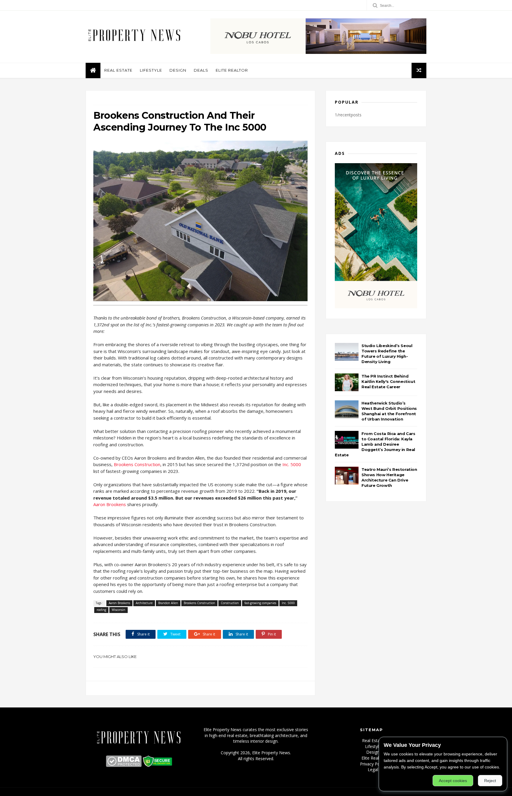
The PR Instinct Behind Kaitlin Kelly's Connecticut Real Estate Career (388, 381)
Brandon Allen (168, 603)
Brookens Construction (137, 464)
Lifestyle (151, 70)
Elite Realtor (232, 70)
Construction (230, 603)
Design (177, 70)
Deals (201, 70)
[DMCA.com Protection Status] (124, 765)
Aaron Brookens (109, 504)
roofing (101, 610)
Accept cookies (453, 780)
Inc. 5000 (291, 464)
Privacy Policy (373, 764)
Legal (373, 769)
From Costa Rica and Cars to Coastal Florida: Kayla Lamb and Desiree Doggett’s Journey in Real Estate (375, 444)
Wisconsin (118, 610)
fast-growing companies (260, 603)
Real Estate (118, 70)
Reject (490, 780)
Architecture (144, 603)
